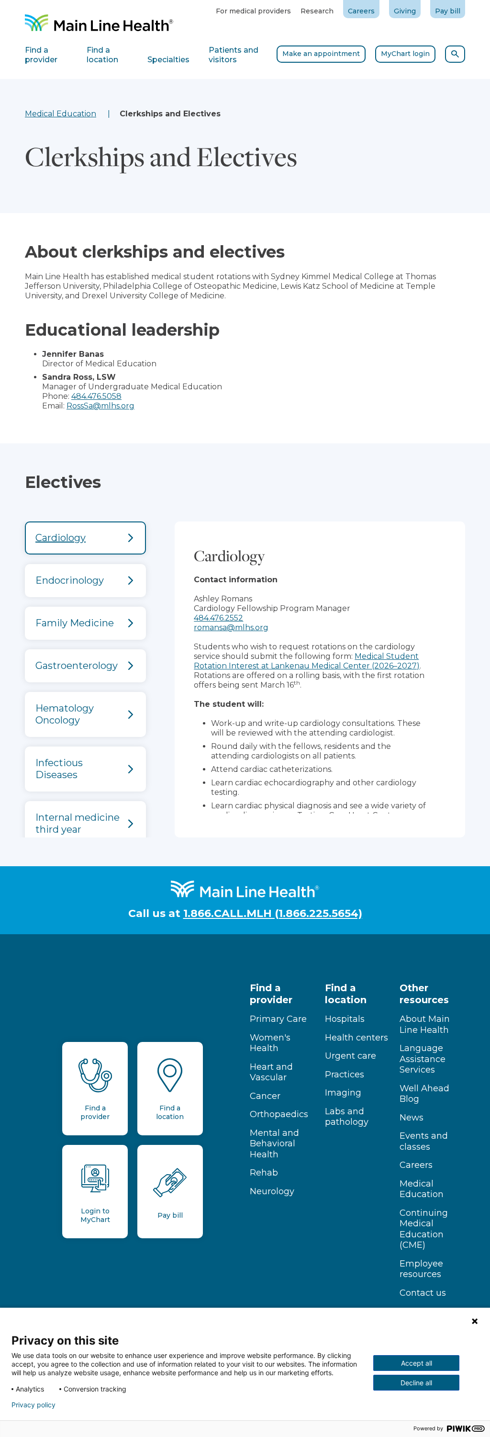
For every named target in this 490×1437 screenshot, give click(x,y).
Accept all (416, 1363)
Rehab (264, 1172)
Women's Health (270, 1043)
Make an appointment (321, 53)
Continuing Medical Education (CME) (424, 1229)
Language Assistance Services (422, 1059)
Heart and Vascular (271, 1072)
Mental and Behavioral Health (274, 1144)
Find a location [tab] (102, 54)
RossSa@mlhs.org (100, 405)
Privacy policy (33, 1405)
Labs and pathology (346, 1117)
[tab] (85, 537)
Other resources (424, 994)
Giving (405, 11)
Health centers (356, 1037)
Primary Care (278, 1019)
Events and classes (424, 1141)
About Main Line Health (425, 1024)
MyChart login (405, 53)
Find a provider (271, 994)
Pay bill (447, 11)
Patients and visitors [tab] (233, 54)
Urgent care (350, 1056)
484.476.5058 (96, 396)
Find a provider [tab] (41, 54)
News (411, 1117)
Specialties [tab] (168, 59)
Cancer (265, 1096)
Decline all (416, 1383)
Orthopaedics (279, 1114)
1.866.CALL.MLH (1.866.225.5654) (272, 913)
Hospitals (345, 1019)
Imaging (343, 1092)
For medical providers (253, 11)
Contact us (423, 1293)
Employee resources (421, 1269)
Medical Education (60, 113)
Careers (361, 11)
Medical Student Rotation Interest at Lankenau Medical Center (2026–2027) (307, 661)
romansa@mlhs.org (231, 627)
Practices (344, 1074)
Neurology (272, 1191)
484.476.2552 (218, 617)
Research (317, 11)
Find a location (346, 994)
